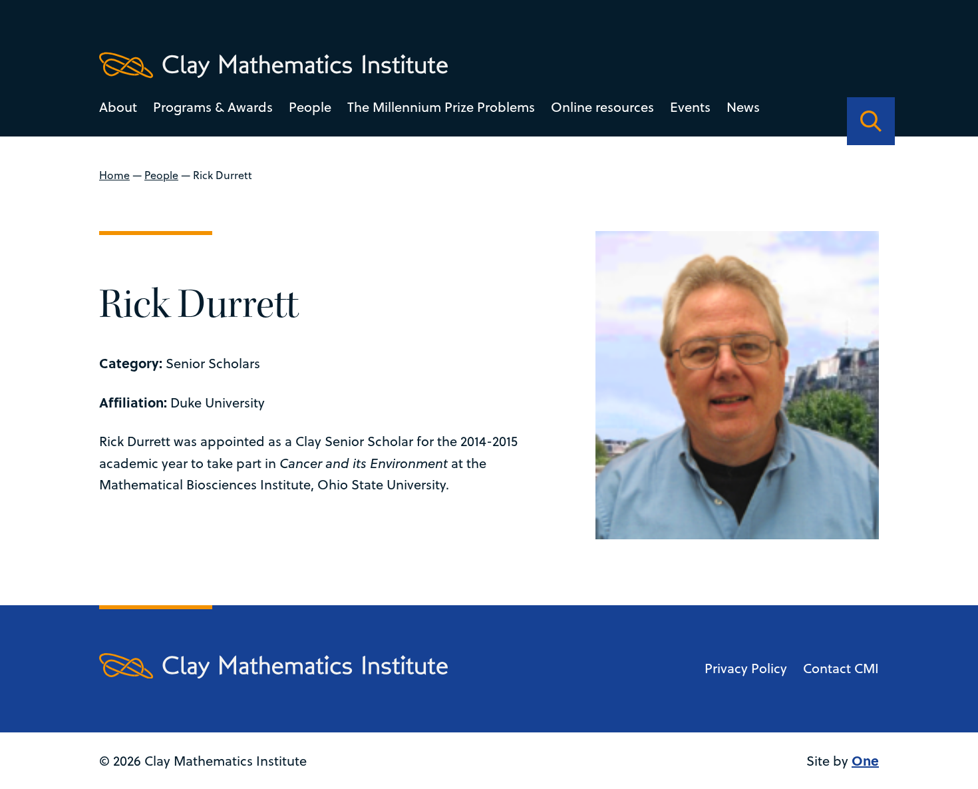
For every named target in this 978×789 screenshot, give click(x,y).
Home (114, 175)
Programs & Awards (213, 107)
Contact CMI (841, 668)
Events (690, 107)
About (118, 107)
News (743, 107)
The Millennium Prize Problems (441, 107)
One (865, 760)
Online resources (602, 107)
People (310, 107)
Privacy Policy (746, 668)
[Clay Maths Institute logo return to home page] (273, 65)
